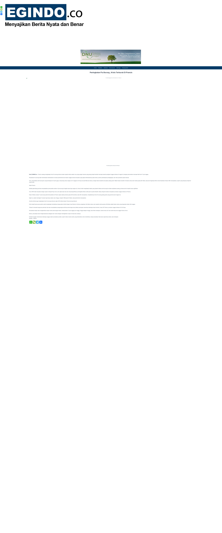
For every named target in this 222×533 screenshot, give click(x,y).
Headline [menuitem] (100, 67)
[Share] (1, 14)
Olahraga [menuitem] (118, 67)
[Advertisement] (111, 39)
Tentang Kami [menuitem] (125, 67)
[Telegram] (1, 12)
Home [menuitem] (95, 67)
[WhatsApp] (1, 7)
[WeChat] (1, 9)
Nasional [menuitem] (106, 67)
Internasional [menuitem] (112, 67)
